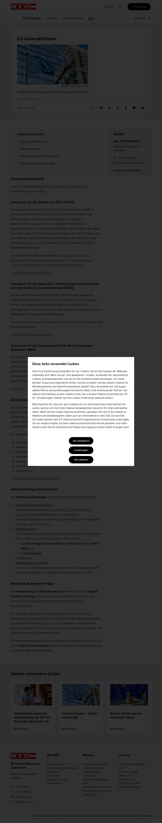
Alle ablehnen (81, 460)
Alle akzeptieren (81, 441)
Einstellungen (81, 450)
